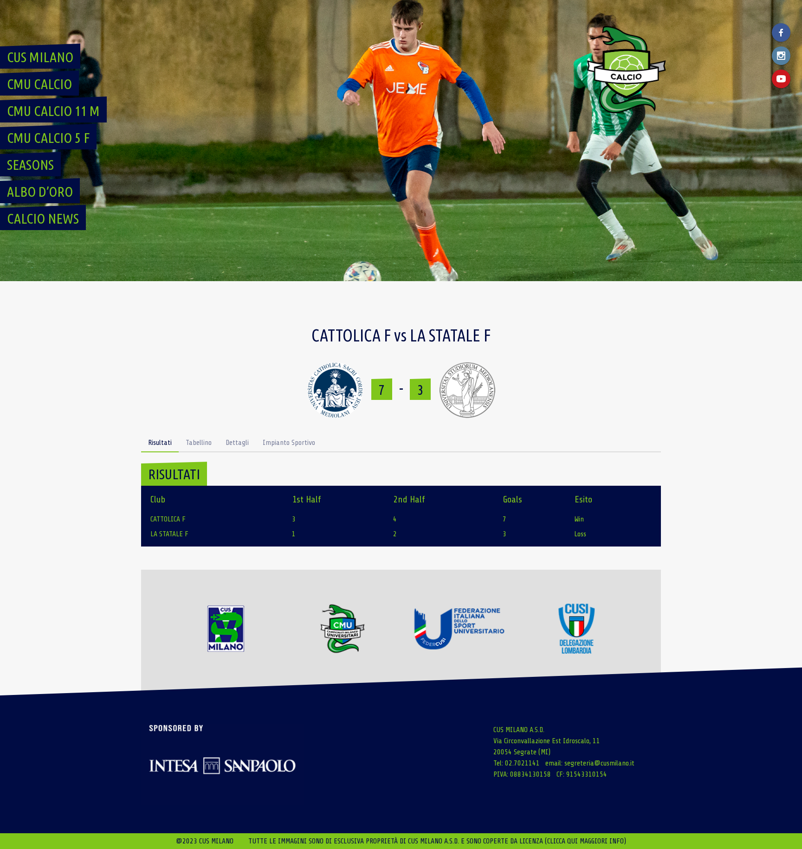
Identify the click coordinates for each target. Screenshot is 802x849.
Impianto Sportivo (289, 442)
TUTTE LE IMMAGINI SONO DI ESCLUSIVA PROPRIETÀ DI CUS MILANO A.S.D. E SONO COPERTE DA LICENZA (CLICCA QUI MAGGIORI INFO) (437, 841)
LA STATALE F (169, 534)
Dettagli (237, 442)
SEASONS (30, 165)
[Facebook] (781, 32)
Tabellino (199, 442)
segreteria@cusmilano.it (599, 763)
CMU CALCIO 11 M (53, 111)
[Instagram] (781, 55)
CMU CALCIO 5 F (48, 138)
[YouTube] (781, 79)
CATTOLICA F (168, 519)
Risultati (160, 442)
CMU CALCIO (39, 84)
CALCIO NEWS (43, 218)
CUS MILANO (40, 57)
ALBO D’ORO (40, 191)
